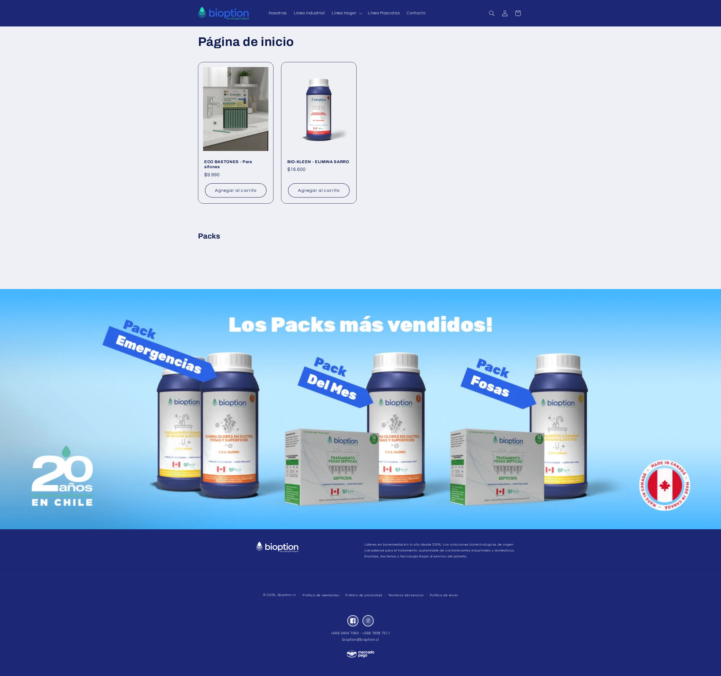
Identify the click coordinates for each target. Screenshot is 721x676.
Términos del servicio (406, 595)
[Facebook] (353, 620)
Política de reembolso (320, 595)
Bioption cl (287, 595)
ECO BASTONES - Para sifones (228, 164)
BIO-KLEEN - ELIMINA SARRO (318, 161)
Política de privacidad (363, 595)
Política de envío (444, 595)
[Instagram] (368, 620)
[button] (346, 13)
